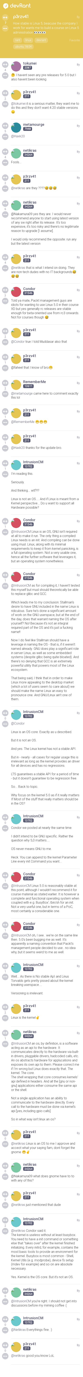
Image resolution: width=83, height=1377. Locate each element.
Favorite (75, 40)
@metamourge (22, 393)
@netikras (18, 188)
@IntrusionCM (21, 532)
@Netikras (18, 1330)
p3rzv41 (21, 16)
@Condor (18, 342)
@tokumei (18, 104)
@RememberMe (22, 422)
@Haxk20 (18, 136)
